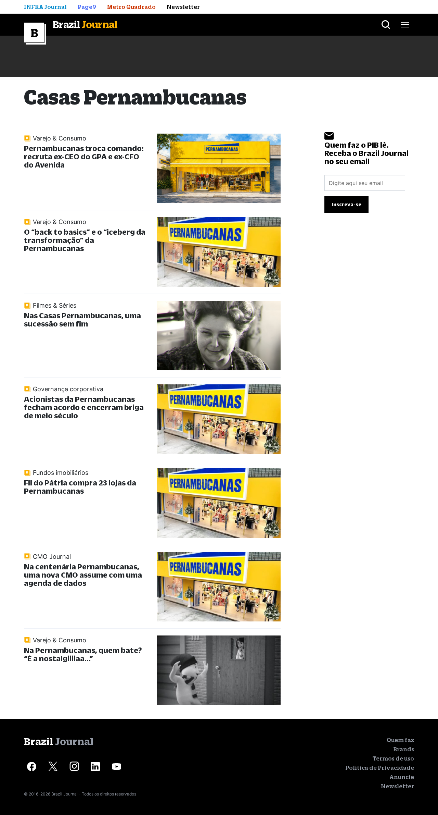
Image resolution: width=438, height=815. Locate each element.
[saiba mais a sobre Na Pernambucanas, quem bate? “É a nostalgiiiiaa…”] (219, 670)
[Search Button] (385, 24)
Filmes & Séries (54, 305)
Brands (403, 749)
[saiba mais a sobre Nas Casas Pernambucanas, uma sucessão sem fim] (219, 335)
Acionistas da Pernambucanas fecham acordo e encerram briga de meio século (84, 407)
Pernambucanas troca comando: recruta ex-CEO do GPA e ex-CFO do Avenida (83, 156)
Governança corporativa (68, 389)
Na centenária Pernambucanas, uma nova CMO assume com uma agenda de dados (83, 574)
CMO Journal (52, 556)
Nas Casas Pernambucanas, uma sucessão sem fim (82, 319)
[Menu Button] (405, 24)
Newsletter (397, 786)
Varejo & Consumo (59, 138)
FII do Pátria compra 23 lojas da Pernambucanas (80, 486)
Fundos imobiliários (60, 472)
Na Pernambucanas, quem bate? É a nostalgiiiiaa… (83, 654)
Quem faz (400, 740)
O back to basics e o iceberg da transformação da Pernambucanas (84, 239)
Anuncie (401, 777)
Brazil (85, 24)
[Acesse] (31, 766)
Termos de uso (393, 758)
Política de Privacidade (379, 768)
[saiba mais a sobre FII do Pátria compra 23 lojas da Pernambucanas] (219, 503)
